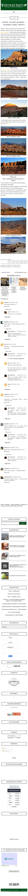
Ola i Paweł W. (11, 331)
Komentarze (6, 751)
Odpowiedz (6, 306)
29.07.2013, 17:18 (21, 434)
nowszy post (5, 272)
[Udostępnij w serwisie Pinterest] (25, 261)
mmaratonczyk (8, 477)
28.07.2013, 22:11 (21, 331)
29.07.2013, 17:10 (15, 363)
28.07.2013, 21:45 (13, 394)
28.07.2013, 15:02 (13, 302)
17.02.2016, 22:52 (16, 477)
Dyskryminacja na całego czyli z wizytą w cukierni (17, 546)
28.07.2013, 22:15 (21, 408)
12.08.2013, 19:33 (21, 457)
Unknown (6, 302)
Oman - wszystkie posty (14, 591)
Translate (18, 737)
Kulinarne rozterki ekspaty (17, 575)
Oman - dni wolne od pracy (14, 593)
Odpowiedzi (8, 309)
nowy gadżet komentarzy (14, 707)
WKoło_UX (7, 447)
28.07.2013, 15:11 (14, 312)
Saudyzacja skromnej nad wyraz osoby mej (17, 556)
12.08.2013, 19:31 (14, 447)
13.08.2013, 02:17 (14, 468)
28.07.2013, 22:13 (21, 353)
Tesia (5, 344)
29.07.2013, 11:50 (13, 423)
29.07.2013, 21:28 (15, 384)
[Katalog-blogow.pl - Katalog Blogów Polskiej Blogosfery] (14, 871)
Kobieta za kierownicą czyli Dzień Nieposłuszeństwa (17, 536)
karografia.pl (23, 890)
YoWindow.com (5, 865)
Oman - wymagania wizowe (14, 596)
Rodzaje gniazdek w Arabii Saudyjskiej (14, 615)
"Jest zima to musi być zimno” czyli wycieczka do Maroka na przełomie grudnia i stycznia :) (5, 291)
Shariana (6, 322)
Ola (9, 312)
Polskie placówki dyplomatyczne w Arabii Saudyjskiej (14, 609)
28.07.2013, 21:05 (11, 344)
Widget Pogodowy (9, 859)
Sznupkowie (7, 468)
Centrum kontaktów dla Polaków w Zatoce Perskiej (14, 603)
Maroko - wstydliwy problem (23, 288)
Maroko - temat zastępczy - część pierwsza (14, 290)
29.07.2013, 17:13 (21, 375)
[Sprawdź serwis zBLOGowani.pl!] (14, 839)
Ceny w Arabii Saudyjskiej (14, 612)
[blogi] (14, 757)
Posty (4, 748)
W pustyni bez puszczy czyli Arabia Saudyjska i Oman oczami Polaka (10, 891)
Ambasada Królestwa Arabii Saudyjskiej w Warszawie (14, 606)
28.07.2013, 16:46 (13, 322)
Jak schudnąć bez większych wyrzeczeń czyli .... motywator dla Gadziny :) (17, 566)
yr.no (16, 865)
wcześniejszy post (21, 272)
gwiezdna (6, 424)
